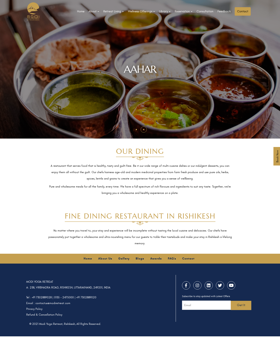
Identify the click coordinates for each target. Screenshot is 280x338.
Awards (156, 258)
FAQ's (172, 258)
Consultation (205, 11)
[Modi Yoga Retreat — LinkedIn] (209, 285)
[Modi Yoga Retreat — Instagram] (197, 285)
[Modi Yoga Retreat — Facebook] (186, 285)
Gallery (124, 258)
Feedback (224, 11)
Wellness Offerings (140, 11)
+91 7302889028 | (43, 297)
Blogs (140, 258)
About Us (105, 258)
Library (163, 11)
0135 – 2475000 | (65, 297)
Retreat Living (112, 11)
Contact (242, 11)
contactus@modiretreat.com (52, 303)
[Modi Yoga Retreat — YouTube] (231, 285)
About (93, 11)
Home (80, 11)
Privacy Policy (34, 309)
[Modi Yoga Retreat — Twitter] (220, 285)
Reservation (182, 11)
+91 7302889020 (86, 297)
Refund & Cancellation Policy (44, 314)
